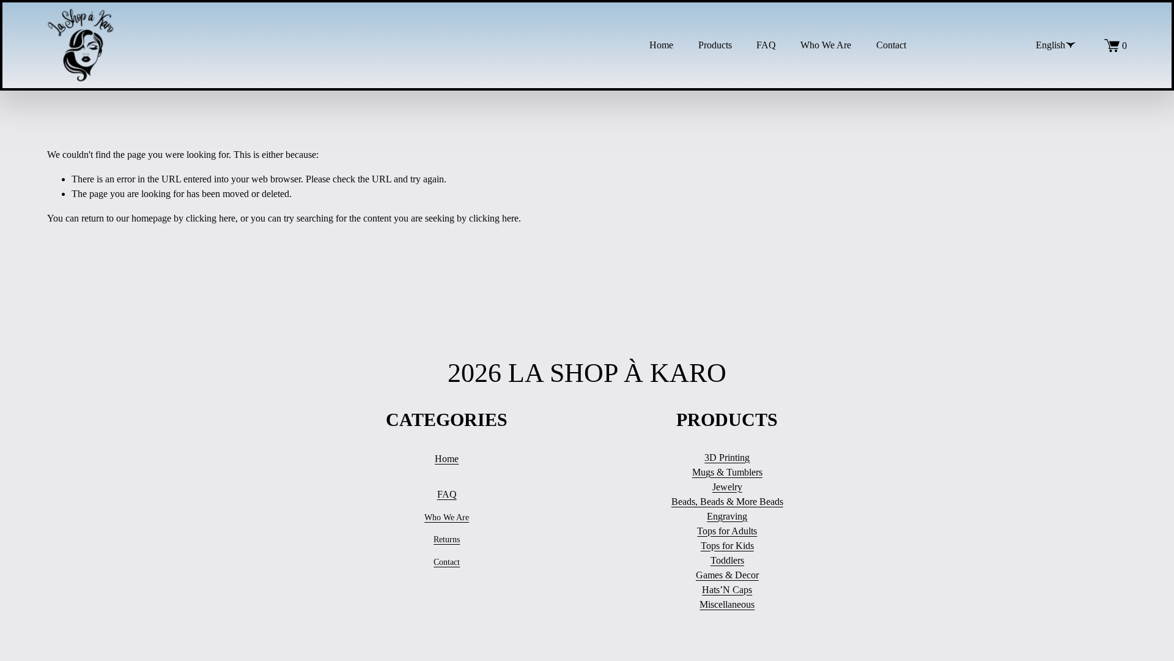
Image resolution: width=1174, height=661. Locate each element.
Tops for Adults (727, 531)
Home (661, 45)
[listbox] (1047, 45)
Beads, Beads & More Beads (727, 501)
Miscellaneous (727, 604)
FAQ (766, 45)
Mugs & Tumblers (727, 472)
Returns (447, 539)
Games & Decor (727, 575)
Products (715, 45)
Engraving (727, 516)
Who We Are (825, 45)
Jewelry (727, 487)
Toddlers (727, 560)
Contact (891, 45)
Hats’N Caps (727, 589)
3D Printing (727, 457)
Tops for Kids (727, 545)
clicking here (210, 218)
